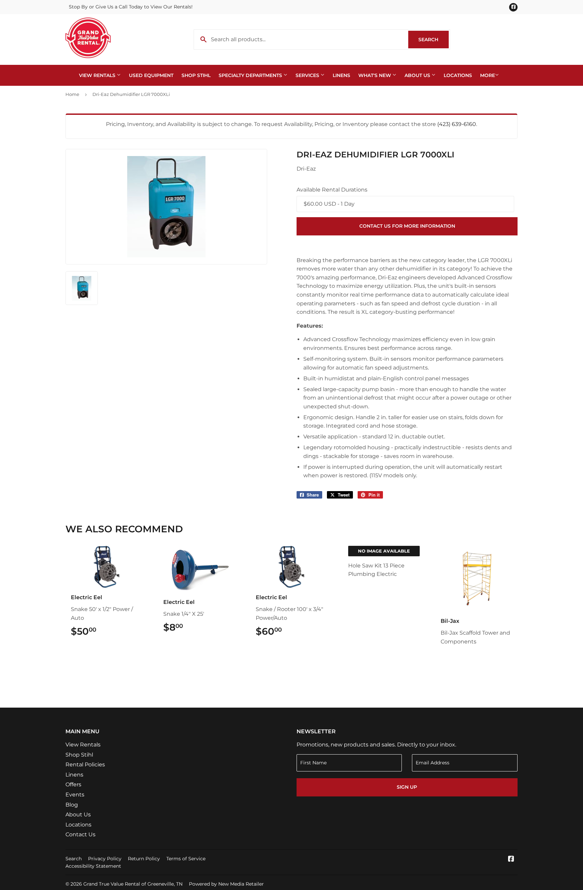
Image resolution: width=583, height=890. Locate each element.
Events (74, 794)
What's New (375, 75)
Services (308, 75)
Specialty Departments (251, 75)
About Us (418, 75)
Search (433, 39)
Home (72, 94)
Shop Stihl (196, 75)
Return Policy (144, 858)
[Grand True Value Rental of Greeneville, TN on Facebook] (511, 859)
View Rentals (98, 75)
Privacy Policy (104, 858)
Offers (73, 784)
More (487, 75)
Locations (458, 75)
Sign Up (407, 787)
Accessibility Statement (93, 866)
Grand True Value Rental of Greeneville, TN (133, 884)
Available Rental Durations (332, 189)
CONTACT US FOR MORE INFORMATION (407, 226)
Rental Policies (85, 764)
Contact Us (80, 834)
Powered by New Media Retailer (226, 884)
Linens (341, 75)
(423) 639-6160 (456, 124)
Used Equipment (151, 75)
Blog (71, 805)
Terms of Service (185, 858)
